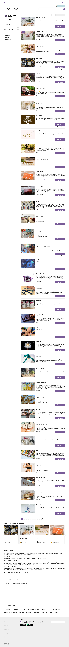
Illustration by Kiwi (39, 201)
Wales (20, 599)
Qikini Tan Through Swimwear (42, 463)
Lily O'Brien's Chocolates (41, 17)
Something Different (31, 609)
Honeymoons (6, 612)
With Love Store (39, 504)
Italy (4, 601)
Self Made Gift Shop (40, 368)
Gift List (40, 2)
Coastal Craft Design (40, 395)
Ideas (30, 2)
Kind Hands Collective (40, 102)
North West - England (7, 596)
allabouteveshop (39, 436)
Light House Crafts (40, 273)
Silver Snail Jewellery (40, 229)
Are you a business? (7, 632)
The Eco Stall (38, 491)
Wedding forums (35, 2)
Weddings (5, 5)
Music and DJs (49, 609)
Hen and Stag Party (44, 612)
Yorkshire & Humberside (8, 599)
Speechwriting (54, 609)
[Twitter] (38, 622)
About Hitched (6, 633)
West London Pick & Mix (41, 44)
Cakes (59, 609)
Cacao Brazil (38, 355)
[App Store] (23, 625)
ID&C (37, 327)
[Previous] (4, 535)
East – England (22, 594)
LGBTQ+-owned (8, 39)
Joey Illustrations (39, 244)
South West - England (23, 596)
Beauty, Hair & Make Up (7, 609)
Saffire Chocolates (40, 58)
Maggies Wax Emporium (41, 157)
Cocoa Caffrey (39, 115)
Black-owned (7, 41)
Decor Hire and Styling (15, 609)
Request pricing (60, 26)
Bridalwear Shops (37, 609)
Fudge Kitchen (39, 73)
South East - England (7, 594)
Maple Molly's (38, 130)
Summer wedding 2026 (9, 537)
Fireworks (29, 612)
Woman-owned (7, 35)
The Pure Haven (39, 214)
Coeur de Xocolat (39, 314)
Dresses (26, 2)
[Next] (65, 535)
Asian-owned (7, 37)
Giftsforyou (38, 300)
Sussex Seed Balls (39, 171)
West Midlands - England (54, 594)
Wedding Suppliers (7, 607)
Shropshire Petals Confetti (41, 31)
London (36, 594)
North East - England (38, 599)
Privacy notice (6, 625)
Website (46, 2)
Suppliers (22, 2)
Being (37, 144)
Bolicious (37, 450)
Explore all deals (34, 546)
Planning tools (13, 2)
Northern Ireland (53, 599)
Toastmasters (50, 612)
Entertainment (43, 609)
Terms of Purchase (7, 624)
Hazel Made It (39, 259)
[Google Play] (30, 625)
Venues (18, 2)
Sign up (63, 2)
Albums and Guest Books (13, 612)
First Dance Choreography (36, 612)
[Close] (17, 15)
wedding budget (10, 554)
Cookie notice (6, 626)
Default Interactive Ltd (40, 477)
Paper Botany (38, 341)
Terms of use (6, 622)
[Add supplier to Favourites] (33, 18)
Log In (61, 2)
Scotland (36, 596)
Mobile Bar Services (23, 609)
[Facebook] (36, 622)
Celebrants (55, 612)
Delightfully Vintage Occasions (42, 287)
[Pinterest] (40, 622)
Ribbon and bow (39, 423)
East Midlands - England (54, 596)
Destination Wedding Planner (22, 612)
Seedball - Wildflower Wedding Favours (44, 87)
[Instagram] (42, 622)
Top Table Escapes (39, 186)
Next (42, 518)
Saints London (39, 409)
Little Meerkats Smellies (41, 382)
